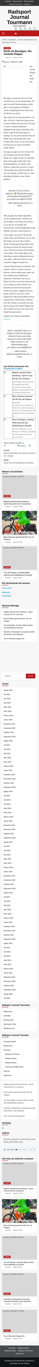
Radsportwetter (29, 1)
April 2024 (7, 808)
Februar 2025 (8, 766)
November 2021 (9, 931)
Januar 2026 (8, 720)
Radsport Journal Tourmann (19, 17)
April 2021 (7, 960)
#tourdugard (13, 196)
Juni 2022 (7, 901)
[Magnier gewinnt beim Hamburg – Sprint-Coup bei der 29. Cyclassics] (19, 487)
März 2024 (7, 812)
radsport (7, 48)
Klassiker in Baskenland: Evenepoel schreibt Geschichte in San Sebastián (19, 633)
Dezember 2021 (9, 926)
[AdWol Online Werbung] (13, 368)
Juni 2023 (7, 850)
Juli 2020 (7, 998)
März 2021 (7, 964)
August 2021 (8, 943)
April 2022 (7, 909)
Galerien (7, 1071)
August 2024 (8, 791)
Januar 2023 (8, 871)
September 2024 (10, 787)
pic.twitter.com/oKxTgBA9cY (19, 347)
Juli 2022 (7, 897)
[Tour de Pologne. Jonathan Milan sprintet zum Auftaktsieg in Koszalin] (19, 558)
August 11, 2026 (17, 542)
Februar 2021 (8, 969)
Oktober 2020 (9, 985)
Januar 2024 (8, 821)
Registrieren (8, 1011)
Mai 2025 (7, 753)
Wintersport (8, 1046)
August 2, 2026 (17, 1304)
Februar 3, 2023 (17, 57)
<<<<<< (7, 319)
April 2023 (7, 859)
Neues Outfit (7, 588)
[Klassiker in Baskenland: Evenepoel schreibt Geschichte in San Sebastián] (19, 1284)
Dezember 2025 (9, 724)
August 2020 (8, 994)
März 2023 (7, 863)
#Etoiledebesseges (25, 194)
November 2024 (9, 779)
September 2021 (10, 939)
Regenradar (6, 592)
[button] (4, 33)
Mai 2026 (7, 703)
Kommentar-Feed (10, 1024)
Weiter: (19, 461)
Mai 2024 (7, 804)
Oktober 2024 (9, 783)
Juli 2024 (7, 796)
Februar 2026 (8, 715)
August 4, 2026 (17, 577)
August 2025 (8, 741)
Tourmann (8, 57)
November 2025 (9, 728)
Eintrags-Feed (8, 1020)
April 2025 (7, 758)
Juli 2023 (7, 846)
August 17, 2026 (17, 506)
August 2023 (8, 842)
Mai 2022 (7, 905)
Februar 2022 (8, 918)
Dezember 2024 (9, 774)
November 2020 (9, 981)
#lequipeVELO (25, 196)
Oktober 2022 (9, 884)
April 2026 (7, 707)
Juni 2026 (7, 698)
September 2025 (10, 736)
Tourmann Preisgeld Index (14, 1067)
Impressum (27, 4)
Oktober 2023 (9, 834)
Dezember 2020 (9, 977)
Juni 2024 (7, 800)
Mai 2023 (7, 855)
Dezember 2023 (9, 825)
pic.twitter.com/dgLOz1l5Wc (19, 199)
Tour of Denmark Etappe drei (14, 638)
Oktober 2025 (9, 732)
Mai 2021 (7, 956)
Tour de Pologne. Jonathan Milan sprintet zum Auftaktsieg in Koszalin (18, 626)
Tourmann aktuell (10, 1041)
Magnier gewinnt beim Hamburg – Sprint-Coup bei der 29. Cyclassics (18, 613)
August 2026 (8, 690)
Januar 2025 (8, 770)
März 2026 (7, 711)
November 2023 (9, 829)
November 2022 (9, 880)
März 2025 (7, 762)
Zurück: (19, 453)
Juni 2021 (7, 952)
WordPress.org (9, 1028)
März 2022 (7, 914)
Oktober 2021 (9, 935)
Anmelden (7, 1016)
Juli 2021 (7, 947)
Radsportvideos (17, 1)
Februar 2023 (8, 867)
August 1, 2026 (17, 1338)
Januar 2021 (8, 973)
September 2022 (10, 888)
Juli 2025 (7, 745)
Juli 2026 (7, 694)
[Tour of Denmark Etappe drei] (19, 1321)
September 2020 (10, 990)
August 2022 (8, 893)
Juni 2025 (7, 749)
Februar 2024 (8, 817)
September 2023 (10, 838)
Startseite (8, 1)
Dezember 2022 (9, 876)
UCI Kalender (6, 596)
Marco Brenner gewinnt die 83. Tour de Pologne (17, 620)
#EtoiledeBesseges (19, 345)
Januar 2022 (8, 922)
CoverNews (13, 1363)
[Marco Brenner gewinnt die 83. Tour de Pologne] (19, 522)
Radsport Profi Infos (15, 4)
